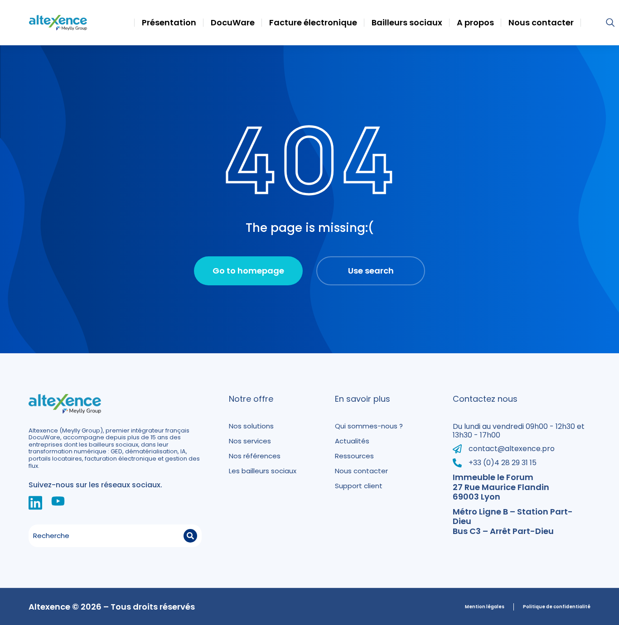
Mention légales (484, 607)
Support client (358, 485)
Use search (371, 270)
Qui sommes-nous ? (369, 426)
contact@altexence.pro (512, 448)
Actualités (352, 441)
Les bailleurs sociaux (262, 471)
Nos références (254, 456)
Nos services (250, 441)
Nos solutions (251, 426)
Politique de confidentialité (556, 607)
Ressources (354, 456)
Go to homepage (248, 270)
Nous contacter (361, 471)
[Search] (190, 536)
